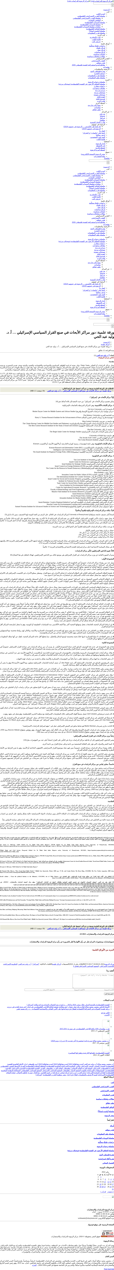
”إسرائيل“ (35, 964)
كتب (112, 1082)
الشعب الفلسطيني (7, 1066)
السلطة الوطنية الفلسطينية (36, 1066)
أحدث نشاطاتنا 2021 (76, 1064)
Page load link (109, 1269)
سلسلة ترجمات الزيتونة (105, 1146)
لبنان (68, 1075)
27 (105, 1187)
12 (108, 1182)
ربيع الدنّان (37, 1073)
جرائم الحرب (82, 1073)
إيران (25, 1064)
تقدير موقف (109, 1130)
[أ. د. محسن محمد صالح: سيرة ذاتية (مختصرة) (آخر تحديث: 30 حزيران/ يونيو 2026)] (106, 1039)
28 (103, 1187)
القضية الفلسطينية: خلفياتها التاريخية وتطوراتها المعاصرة (89, 1053)
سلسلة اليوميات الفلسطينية (104, 1138)
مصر (64, 1075)
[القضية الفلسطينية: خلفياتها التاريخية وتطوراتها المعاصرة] (106, 1051)
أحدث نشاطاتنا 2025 (46, 1064)
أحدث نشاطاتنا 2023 (61, 1064)
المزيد (34, 1265)
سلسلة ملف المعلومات (105, 1134)
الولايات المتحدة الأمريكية (96, 1073)
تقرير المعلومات (108, 1095)
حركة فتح (55, 1073)
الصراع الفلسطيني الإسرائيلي (103, 1068)
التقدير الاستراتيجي (107, 1091)
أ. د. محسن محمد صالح (105, 1064)
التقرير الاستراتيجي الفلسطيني (103, 1087)
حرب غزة (73, 1073)
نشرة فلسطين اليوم (106, 1155)
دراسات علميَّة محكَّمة (106, 1142)
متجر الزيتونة (109, 1116)
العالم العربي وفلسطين (54, 1068)
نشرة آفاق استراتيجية (106, 1159)
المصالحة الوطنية (14, 1070)
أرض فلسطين (33, 1064)
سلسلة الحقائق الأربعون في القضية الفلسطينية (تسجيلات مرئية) (90, 1151)
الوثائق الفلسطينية (107, 1107)
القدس (42, 1068)
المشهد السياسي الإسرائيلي (89, 966)
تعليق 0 (75, 966)
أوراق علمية (56, 964)
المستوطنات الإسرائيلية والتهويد (92, 1070)
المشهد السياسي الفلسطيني (31, 1070)
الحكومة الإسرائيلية (10, 964)
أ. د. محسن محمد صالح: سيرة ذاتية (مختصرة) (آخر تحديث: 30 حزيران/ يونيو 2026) (80, 1041)
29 (100, 1187)
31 (113, 1189)
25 (110, 1187)
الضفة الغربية (87, 1068)
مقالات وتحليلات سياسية (105, 1099)
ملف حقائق (110, 1103)
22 (100, 1184)
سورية (30, 1073)
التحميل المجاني (99, 1066)
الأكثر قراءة (105, 1013)
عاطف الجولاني (21, 1073)
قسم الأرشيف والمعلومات (87, 1075)
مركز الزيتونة (109, 964)
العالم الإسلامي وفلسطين (72, 1068)
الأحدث (107, 1015)
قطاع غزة (74, 1075)
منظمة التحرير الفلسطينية (52, 1075)
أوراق (112, 1126)
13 (105, 1182)
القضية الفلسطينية (33, 1068)
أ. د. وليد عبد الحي (102, 355)
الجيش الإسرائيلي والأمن (84, 1066)
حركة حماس (64, 1073)
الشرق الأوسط (19, 1066)
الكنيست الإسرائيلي (107, 966)
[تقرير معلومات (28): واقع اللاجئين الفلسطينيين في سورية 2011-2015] (106, 1027)
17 (113, 1184)
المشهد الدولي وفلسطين (72, 1070)
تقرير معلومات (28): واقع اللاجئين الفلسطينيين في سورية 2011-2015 (85, 1029)
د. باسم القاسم (46, 1073)
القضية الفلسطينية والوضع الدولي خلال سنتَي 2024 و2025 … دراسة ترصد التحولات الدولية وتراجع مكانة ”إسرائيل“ (68, 1005)
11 (110, 1182)
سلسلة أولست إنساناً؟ (106, 1111)
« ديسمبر (110, 1192)
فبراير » (103, 1192)
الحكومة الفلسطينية (53, 1066)
